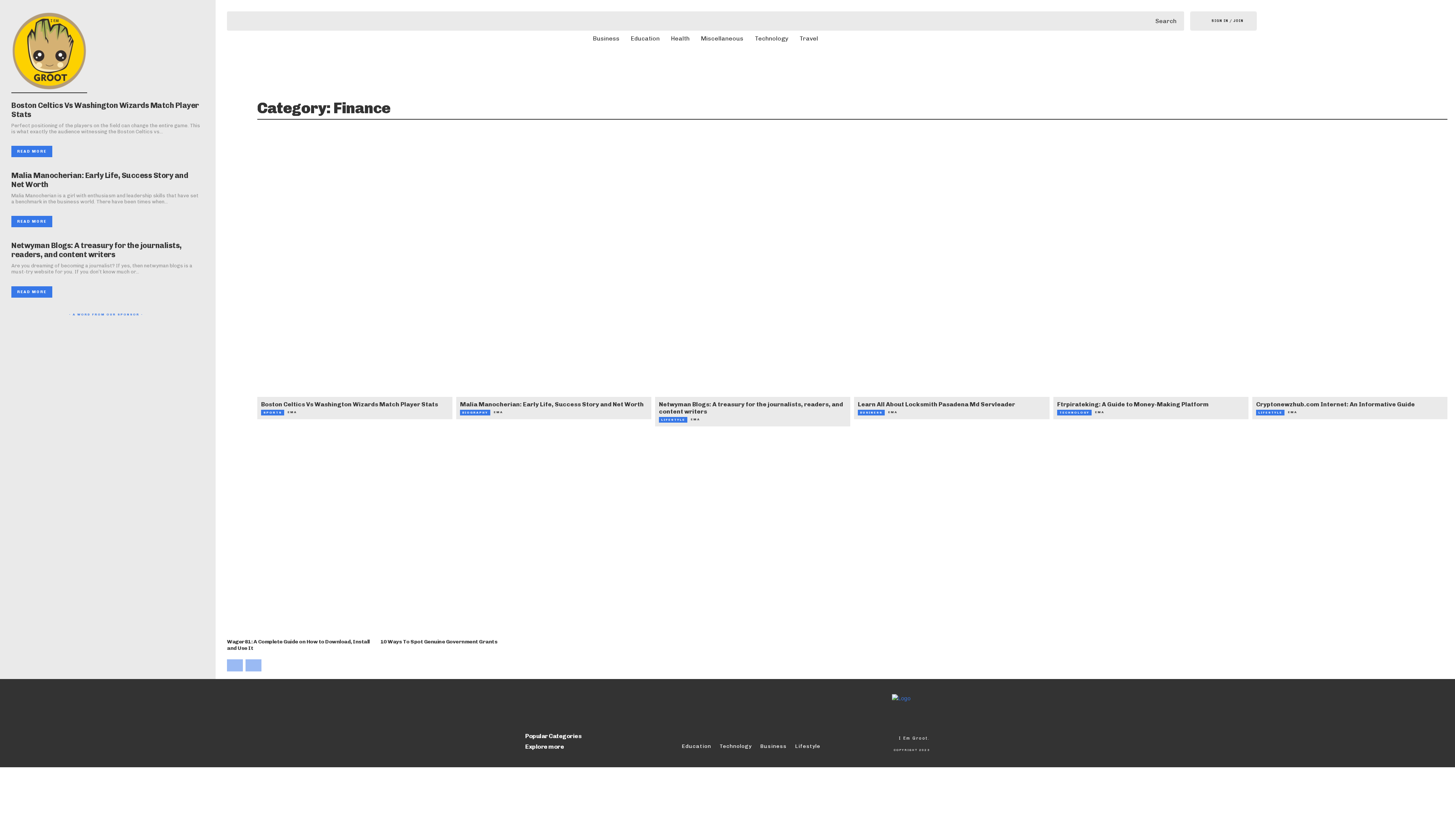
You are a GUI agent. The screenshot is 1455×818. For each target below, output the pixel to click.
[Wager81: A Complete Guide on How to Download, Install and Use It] (301, 537)
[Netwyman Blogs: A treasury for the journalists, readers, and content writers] (752, 273)
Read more (32, 151)
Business (871, 412)
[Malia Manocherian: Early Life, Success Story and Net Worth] (553, 273)
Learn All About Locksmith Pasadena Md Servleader (936, 404)
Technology (1074, 412)
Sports (272, 412)
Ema (292, 412)
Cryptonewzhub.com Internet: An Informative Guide (1335, 404)
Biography (475, 412)
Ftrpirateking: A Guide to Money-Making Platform (1133, 404)
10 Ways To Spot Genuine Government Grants (439, 641)
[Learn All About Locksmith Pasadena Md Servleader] (951, 273)
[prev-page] (235, 665)
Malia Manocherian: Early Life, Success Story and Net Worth (552, 404)
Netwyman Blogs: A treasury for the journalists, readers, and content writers (96, 250)
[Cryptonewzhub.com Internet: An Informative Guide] (1349, 273)
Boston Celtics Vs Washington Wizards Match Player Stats (349, 404)
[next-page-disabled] (253, 665)
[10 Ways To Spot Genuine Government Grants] (454, 537)
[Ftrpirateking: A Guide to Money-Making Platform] (1150, 273)
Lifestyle (673, 419)
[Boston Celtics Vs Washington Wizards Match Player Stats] (354, 273)
